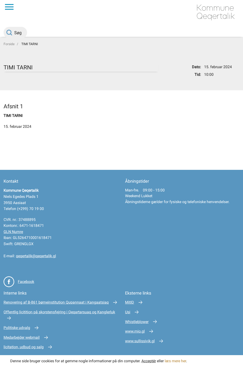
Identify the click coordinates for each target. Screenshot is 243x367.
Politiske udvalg (17, 327)
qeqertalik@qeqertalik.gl (36, 256)
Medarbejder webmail (22, 337)
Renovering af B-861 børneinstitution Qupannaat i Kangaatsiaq (56, 302)
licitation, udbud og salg (24, 347)
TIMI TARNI (29, 44)
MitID (129, 302)
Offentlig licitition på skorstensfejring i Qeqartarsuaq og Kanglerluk (59, 312)
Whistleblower (137, 321)
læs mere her (175, 361)
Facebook (26, 281)
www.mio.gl (135, 331)
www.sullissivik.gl (140, 341)
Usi (127, 312)
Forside (9, 44)
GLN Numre (13, 231)
